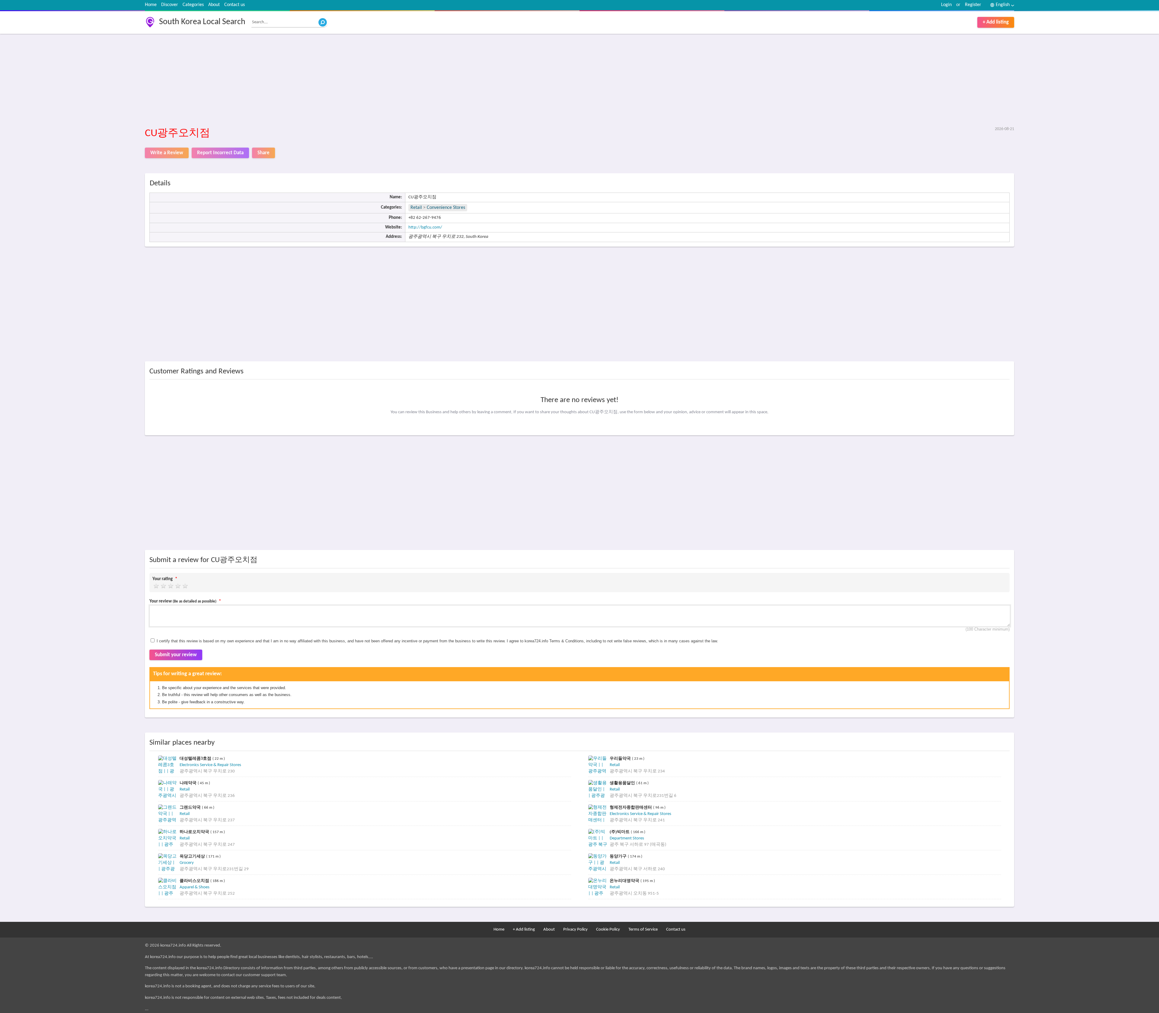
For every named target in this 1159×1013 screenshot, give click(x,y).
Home (151, 4)
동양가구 (619, 856)
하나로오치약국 (195, 831)
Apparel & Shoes (194, 887)
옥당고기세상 (193, 856)
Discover (169, 4)
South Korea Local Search (202, 22)
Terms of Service (643, 929)
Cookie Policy (608, 929)
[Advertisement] (326, 80)
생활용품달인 (623, 783)
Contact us (234, 4)
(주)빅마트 (620, 831)
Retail (416, 207)
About (214, 4)
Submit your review (176, 654)
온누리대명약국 (625, 880)
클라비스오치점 (195, 880)
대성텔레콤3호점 (196, 758)
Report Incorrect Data (220, 152)
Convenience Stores (446, 207)
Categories (193, 4)
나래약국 (189, 783)
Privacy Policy (575, 929)
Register (973, 4)
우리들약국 (621, 758)
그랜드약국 (191, 807)
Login (946, 4)
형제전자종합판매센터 (631, 807)
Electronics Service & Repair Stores (210, 765)
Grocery (187, 863)
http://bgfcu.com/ (425, 227)
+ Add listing (996, 22)
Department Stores (627, 838)
